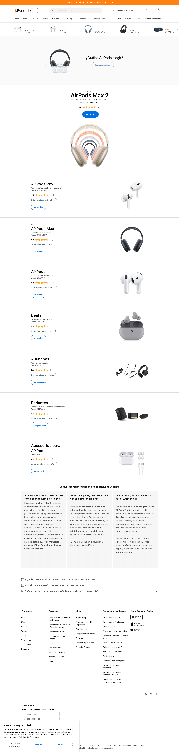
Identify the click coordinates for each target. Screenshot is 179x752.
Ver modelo (38, 207)
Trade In (52, 643)
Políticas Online (110, 627)
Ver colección (39, 471)
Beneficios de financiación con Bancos (60, 619)
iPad (23, 622)
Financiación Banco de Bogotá (58, 637)
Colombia (149, 10)
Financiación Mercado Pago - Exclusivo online (61, 626)
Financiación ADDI (56, 632)
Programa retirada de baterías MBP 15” (112, 673)
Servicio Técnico (83, 647)
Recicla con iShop (56, 657)
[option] (28, 29)
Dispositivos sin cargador (114, 661)
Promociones (27, 649)
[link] (90, 114)
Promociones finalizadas (113, 622)
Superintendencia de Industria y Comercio (112, 680)
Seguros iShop (55, 648)
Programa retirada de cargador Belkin (112, 666)
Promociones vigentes (112, 618)
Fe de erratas (109, 656)
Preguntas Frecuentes (85, 634)
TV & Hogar (26, 640)
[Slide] (89, 60)
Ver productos (40, 382)
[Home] (20, 10)
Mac (23, 618)
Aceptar (38, 744)
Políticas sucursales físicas (115, 647)
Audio (23, 636)
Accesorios (26, 645)
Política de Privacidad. (29, 737)
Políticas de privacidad (113, 643)
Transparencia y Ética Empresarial (85, 623)
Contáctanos (81, 629)
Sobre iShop (81, 618)
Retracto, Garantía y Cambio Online (115, 637)
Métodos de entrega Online (115, 631)
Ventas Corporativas (85, 643)
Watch (24, 631)
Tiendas (79, 638)
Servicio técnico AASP (113, 652)
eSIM (51, 661)
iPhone (24, 627)
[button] (17, 19)
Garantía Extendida (57, 652)
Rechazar (62, 744)
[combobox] (75, 10)
